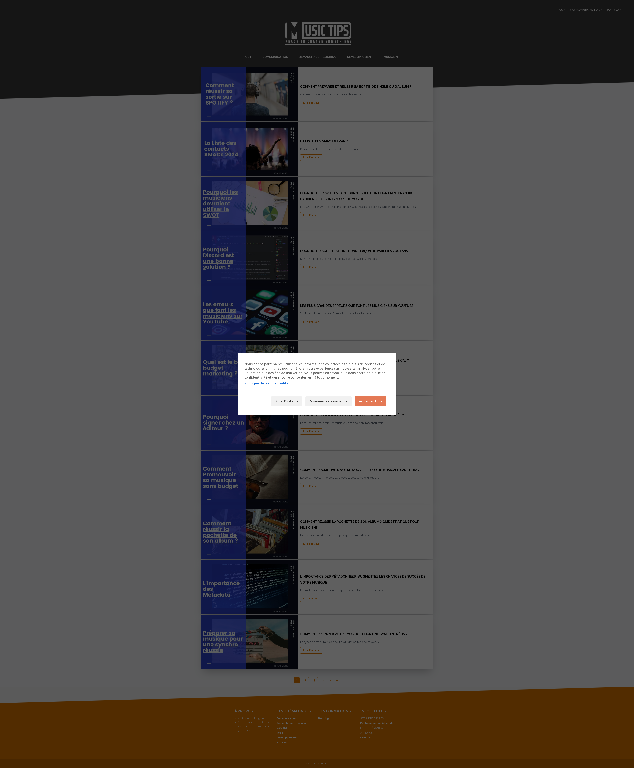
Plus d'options (286, 401)
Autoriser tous (370, 401)
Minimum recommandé (328, 401)
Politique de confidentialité (266, 383)
